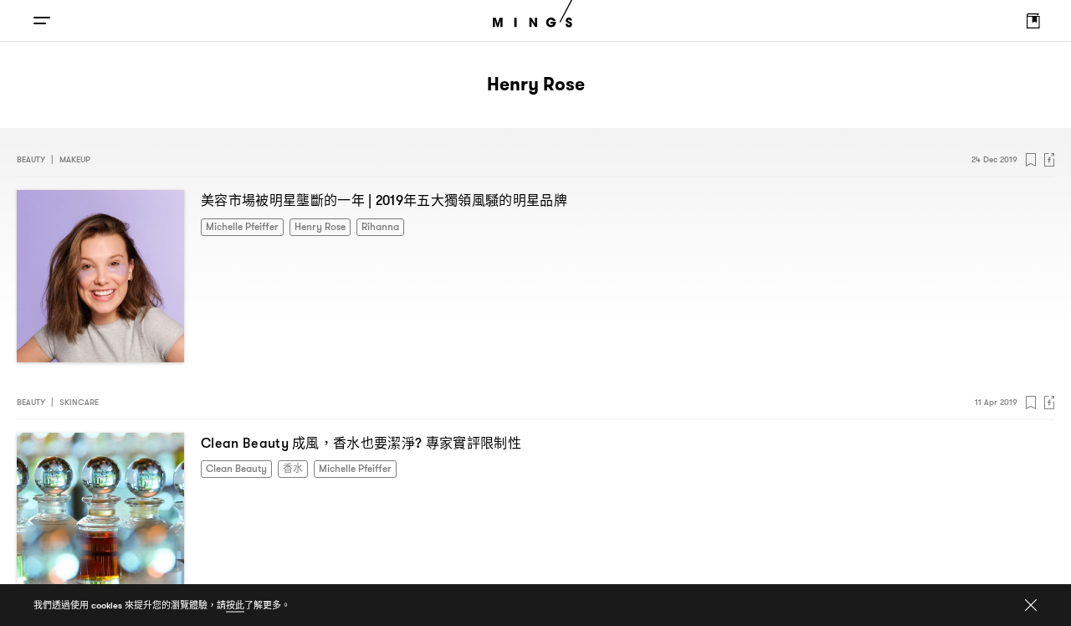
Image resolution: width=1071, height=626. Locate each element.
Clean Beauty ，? (361, 443)
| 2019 (384, 200)
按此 (235, 605)
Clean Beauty (232, 467)
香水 (283, 467)
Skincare (79, 402)
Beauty (31, 159)
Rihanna (361, 225)
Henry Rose (306, 225)
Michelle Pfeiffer (237, 225)
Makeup (74, 159)
